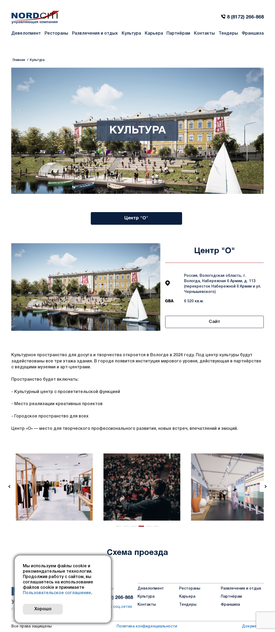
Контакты (204, 33)
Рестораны (56, 33)
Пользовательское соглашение (57, 593)
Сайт (214, 322)
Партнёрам (178, 33)
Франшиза (253, 33)
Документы (253, 626)
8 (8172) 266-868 (245, 17)
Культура (131, 33)
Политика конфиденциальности (147, 626)
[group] (49, 487)
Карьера (154, 33)
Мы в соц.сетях (117, 606)
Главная (19, 60)
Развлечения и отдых (95, 33)
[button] (10, 486)
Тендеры (228, 33)
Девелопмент (26, 33)
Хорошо (43, 609)
